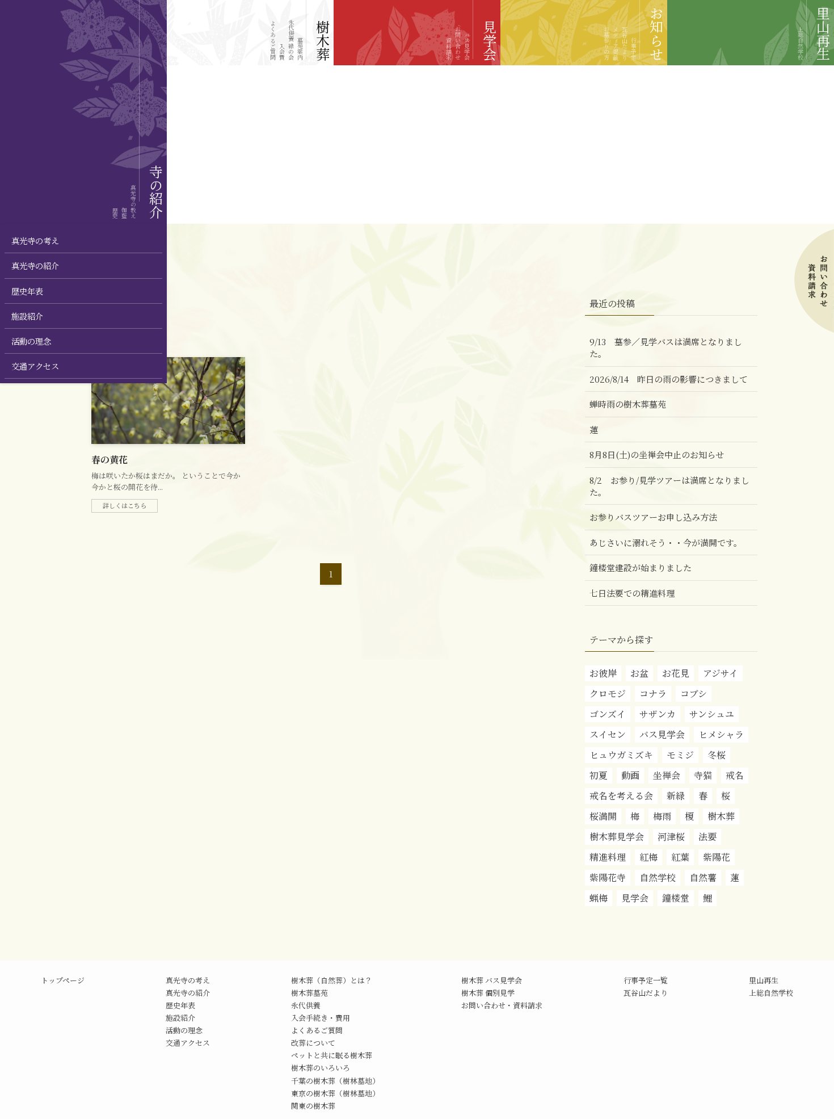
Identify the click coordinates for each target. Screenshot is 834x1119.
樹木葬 (721, 816)
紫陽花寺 (607, 877)
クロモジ (607, 693)
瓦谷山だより (646, 992)
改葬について (313, 1042)
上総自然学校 (771, 992)
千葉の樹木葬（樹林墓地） (335, 1080)
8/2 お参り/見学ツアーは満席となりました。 (669, 486)
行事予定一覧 (646, 980)
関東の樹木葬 (313, 1105)
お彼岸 (603, 673)
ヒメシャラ (721, 734)
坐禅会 (666, 775)
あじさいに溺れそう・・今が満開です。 (665, 542)
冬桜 (716, 754)
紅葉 (680, 857)
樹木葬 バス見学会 (491, 980)
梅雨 (662, 816)
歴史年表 (180, 1005)
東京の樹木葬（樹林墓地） (335, 1093)
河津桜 (671, 836)
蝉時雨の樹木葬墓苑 (627, 404)
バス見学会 (662, 734)
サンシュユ (711, 713)
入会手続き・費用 (320, 1017)
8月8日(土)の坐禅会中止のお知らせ (656, 454)
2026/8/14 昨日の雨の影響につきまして (668, 379)
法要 (707, 836)
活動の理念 (184, 1030)
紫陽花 (716, 857)
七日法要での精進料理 (632, 593)
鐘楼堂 (675, 897)
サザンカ (657, 713)
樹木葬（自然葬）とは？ (331, 980)
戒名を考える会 (621, 795)
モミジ (680, 754)
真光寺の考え (188, 980)
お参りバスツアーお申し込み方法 (653, 517)
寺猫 (703, 775)
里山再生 (763, 980)
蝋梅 (598, 897)
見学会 (634, 897)
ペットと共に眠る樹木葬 (331, 1055)
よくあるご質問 (317, 1030)
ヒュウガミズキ (621, 754)
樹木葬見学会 (616, 836)
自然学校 (657, 877)
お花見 (675, 673)
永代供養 (306, 1005)
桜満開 (603, 816)
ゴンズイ (607, 713)
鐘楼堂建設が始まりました (640, 567)
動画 (630, 775)
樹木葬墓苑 (309, 992)
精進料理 (607, 857)
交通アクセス (188, 1042)
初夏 (598, 775)
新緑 (676, 795)
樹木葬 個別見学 (488, 992)
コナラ (653, 693)
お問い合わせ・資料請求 (501, 1005)
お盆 (639, 673)
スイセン (607, 734)
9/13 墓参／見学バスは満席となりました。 (665, 347)
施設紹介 (180, 1017)
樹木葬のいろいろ (320, 1067)
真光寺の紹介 (188, 992)
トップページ (63, 980)
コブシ (693, 693)
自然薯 (703, 877)
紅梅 (648, 857)
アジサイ (720, 673)
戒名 (735, 775)
